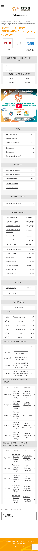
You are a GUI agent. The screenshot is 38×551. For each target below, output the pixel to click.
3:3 (32, 352)
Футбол (21, 22)
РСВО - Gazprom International (27, 478)
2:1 (32, 365)
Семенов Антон (11, 274)
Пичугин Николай (12, 184)
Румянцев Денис (11, 139)
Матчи (28, 22)
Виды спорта (12, 22)
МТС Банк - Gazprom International (27, 499)
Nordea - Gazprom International (27, 489)
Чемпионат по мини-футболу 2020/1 (16, 425)
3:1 (32, 373)
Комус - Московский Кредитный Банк (27, 395)
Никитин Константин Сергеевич (13, 231)
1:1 (32, 358)
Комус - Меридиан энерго (27, 436)
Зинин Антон (10, 148)
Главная (4, 22)
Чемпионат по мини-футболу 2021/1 (16, 395)
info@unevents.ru (19, 15)
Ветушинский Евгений (13, 156)
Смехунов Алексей (12, 143)
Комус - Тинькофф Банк (27, 405)
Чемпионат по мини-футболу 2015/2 (18, 59)
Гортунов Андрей (12, 222)
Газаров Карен (11, 254)
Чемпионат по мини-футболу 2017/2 (21, 352)
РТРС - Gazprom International (27, 468)
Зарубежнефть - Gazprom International (27, 458)
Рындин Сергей (11, 270)
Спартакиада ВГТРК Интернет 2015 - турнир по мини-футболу (21, 365)
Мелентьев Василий (13, 170)
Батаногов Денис (11, 135)
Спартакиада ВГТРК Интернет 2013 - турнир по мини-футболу (21, 373)
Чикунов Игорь (11, 244)
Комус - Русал (27, 415)
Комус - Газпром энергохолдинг (27, 425)
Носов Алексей (11, 262)
